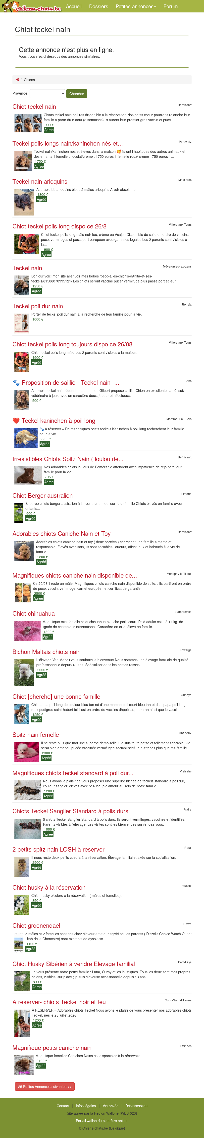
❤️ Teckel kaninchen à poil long (53, 420)
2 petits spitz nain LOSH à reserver (58, 849)
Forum (170, 6)
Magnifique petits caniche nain (52, 1047)
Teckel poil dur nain (37, 305)
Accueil (74, 6)
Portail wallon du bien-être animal (102, 1120)
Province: (20, 93)
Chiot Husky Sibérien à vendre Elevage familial (73, 963)
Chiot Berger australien (42, 495)
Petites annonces (134, 6)
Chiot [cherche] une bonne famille (56, 696)
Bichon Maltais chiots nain (46, 651)
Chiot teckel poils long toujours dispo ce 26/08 (72, 343)
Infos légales (86, 1105)
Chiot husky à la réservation (49, 887)
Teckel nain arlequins (39, 181)
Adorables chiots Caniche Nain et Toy (61, 533)
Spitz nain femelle (35, 734)
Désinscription (136, 1105)
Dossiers (98, 6)
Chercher (76, 93)
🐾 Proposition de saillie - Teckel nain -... (65, 382)
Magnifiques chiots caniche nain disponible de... (74, 575)
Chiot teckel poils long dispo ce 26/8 (59, 225)
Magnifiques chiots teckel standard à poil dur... (73, 772)
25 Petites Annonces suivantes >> (44, 1086)
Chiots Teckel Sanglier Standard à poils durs (70, 810)
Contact (63, 1105)
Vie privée (110, 1105)
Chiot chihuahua (33, 613)
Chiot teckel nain (34, 106)
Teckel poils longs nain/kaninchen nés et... (67, 143)
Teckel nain (27, 267)
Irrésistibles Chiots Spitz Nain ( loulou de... (68, 458)
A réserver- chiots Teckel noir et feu (59, 1001)
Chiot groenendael (36, 925)
